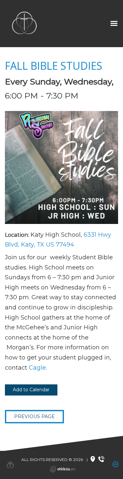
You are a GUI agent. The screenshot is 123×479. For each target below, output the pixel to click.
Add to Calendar (31, 390)
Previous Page (34, 416)
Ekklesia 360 (63, 469)
